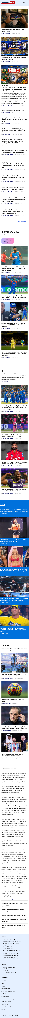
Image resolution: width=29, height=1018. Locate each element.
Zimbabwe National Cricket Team (11, 959)
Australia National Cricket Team (11, 943)
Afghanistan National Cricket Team (12, 941)
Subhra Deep (6, 272)
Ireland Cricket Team (8, 948)
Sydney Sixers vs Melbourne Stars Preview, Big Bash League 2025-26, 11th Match (14, 119)
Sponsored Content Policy (8, 991)
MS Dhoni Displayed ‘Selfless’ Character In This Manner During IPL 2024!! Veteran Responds (14, 353)
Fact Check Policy (6, 1001)
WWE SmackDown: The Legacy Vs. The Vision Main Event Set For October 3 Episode (14, 599)
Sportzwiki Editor (8, 106)
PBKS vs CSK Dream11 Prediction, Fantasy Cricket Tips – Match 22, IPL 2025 (14, 462)
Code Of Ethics (5, 993)
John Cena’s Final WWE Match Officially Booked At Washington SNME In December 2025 (13, 629)
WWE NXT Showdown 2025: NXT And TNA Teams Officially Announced (13, 540)
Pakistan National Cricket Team (11, 952)
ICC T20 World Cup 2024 (9, 972)
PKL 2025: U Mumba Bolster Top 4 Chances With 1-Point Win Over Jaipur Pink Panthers (13, 211)
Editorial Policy (5, 1004)
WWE (2, 505)
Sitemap (3, 1009)
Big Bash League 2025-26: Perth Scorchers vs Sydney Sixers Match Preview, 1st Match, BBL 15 (12, 141)
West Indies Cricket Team (9, 957)
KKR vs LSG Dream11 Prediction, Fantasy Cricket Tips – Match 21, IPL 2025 (14, 490)
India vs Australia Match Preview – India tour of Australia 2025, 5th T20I (13, 177)
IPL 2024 (3, 381)
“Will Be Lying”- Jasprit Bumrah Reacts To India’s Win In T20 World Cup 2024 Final (14, 296)
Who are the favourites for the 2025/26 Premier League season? (13, 675)
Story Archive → (23, 222)
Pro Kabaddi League (6, 196)
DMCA (3, 983)
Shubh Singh (6, 33)
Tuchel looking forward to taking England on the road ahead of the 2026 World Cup (14, 727)
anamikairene (7, 703)
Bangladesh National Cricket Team (12, 945)
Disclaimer (4, 986)
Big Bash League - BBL (9, 967)
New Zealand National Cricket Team (12, 950)
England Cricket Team (8, 947)
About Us (3, 981)
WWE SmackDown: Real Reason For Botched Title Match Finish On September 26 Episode (13, 570)
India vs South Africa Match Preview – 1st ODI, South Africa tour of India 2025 (14, 151)
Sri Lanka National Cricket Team (11, 955)
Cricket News (4, 85)
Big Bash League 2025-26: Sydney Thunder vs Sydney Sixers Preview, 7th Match (13, 130)
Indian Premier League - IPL (10, 969)
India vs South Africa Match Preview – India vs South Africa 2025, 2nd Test (14, 165)
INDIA (5, 242)
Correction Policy (5, 996)
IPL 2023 (9, 381)
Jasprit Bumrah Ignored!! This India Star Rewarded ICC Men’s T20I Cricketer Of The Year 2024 (13, 268)
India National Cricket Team (10, 940)
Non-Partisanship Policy (7, 999)
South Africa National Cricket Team (12, 953)
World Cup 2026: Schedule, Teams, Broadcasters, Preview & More (12, 754)
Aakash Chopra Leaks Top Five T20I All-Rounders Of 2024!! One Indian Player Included (13, 324)
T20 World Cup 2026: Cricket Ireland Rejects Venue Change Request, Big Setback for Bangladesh (14, 89)
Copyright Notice (5, 988)
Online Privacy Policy (6, 1006)
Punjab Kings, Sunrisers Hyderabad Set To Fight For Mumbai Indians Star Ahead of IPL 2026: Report (14, 407)
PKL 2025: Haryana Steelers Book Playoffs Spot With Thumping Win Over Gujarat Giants (13, 199)
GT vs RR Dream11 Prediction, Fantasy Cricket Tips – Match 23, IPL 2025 (13, 435)
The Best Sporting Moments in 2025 (12, 110)
